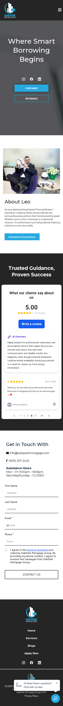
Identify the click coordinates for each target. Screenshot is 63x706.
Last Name (11, 502)
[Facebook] (31, 79)
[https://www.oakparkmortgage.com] (17, 10)
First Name (11, 485)
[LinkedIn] (39, 79)
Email (9, 518)
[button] (59, 10)
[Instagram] (24, 79)
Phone (9, 534)
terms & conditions (38, 549)
